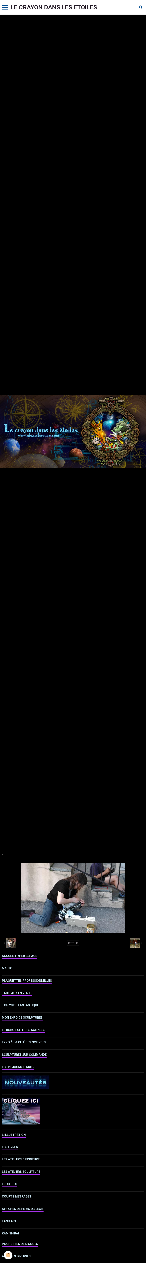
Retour (73, 943)
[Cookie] (8, 1255)
